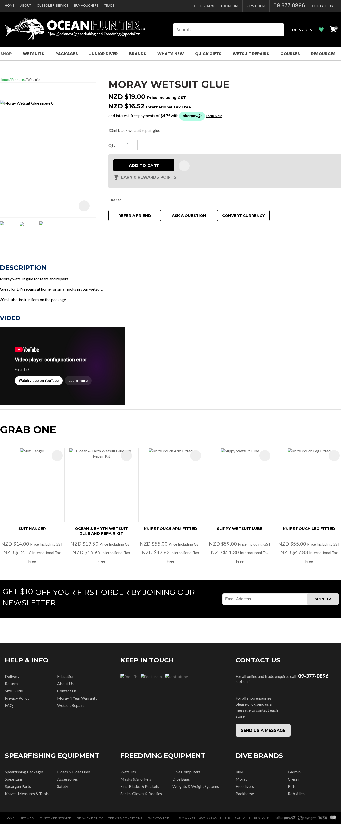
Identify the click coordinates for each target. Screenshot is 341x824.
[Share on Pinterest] (145, 199)
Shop (6, 54)
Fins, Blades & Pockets (139, 786)
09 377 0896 (289, 5)
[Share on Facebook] (124, 199)
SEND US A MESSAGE (263, 730)
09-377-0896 (313, 676)
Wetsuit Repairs (251, 54)
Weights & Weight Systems (195, 786)
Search (278, 29)
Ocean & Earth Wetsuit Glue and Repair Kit (101, 531)
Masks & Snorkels (135, 779)
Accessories (67, 779)
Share (114, 199)
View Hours (256, 6)
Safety (62, 786)
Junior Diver (103, 54)
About (25, 5)
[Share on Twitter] (130, 200)
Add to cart (144, 165)
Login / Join (301, 30)
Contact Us (322, 6)
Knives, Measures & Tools (27, 793)
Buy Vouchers (86, 5)
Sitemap (27, 818)
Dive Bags (181, 779)
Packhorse (245, 793)
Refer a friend (134, 215)
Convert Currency (243, 215)
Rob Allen (296, 793)
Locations (230, 6)
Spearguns (14, 779)
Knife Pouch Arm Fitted (170, 528)
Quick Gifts (208, 54)
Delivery (12, 676)
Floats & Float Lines (74, 771)
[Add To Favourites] (184, 165)
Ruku (240, 771)
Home (9, 5)
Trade (109, 5)
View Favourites (321, 29)
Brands (137, 54)
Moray (241, 779)
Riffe (292, 786)
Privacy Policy (17, 698)
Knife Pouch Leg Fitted (309, 528)
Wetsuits (33, 54)
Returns (11, 683)
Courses (290, 54)
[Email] (138, 199)
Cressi (293, 779)
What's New (170, 54)
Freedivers (245, 786)
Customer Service (52, 5)
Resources (323, 54)
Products (18, 80)
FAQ (9, 705)
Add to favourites (57, 455)
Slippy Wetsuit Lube (239, 528)
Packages (66, 54)
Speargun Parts (18, 786)
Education (65, 676)
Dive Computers (186, 771)
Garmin (294, 771)
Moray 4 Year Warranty (77, 698)
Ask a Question (189, 215)
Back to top (158, 818)
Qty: (112, 145)
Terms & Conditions (125, 818)
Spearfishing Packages (24, 771)
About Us (65, 683)
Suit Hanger (32, 528)
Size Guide (14, 690)
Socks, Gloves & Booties (141, 793)
